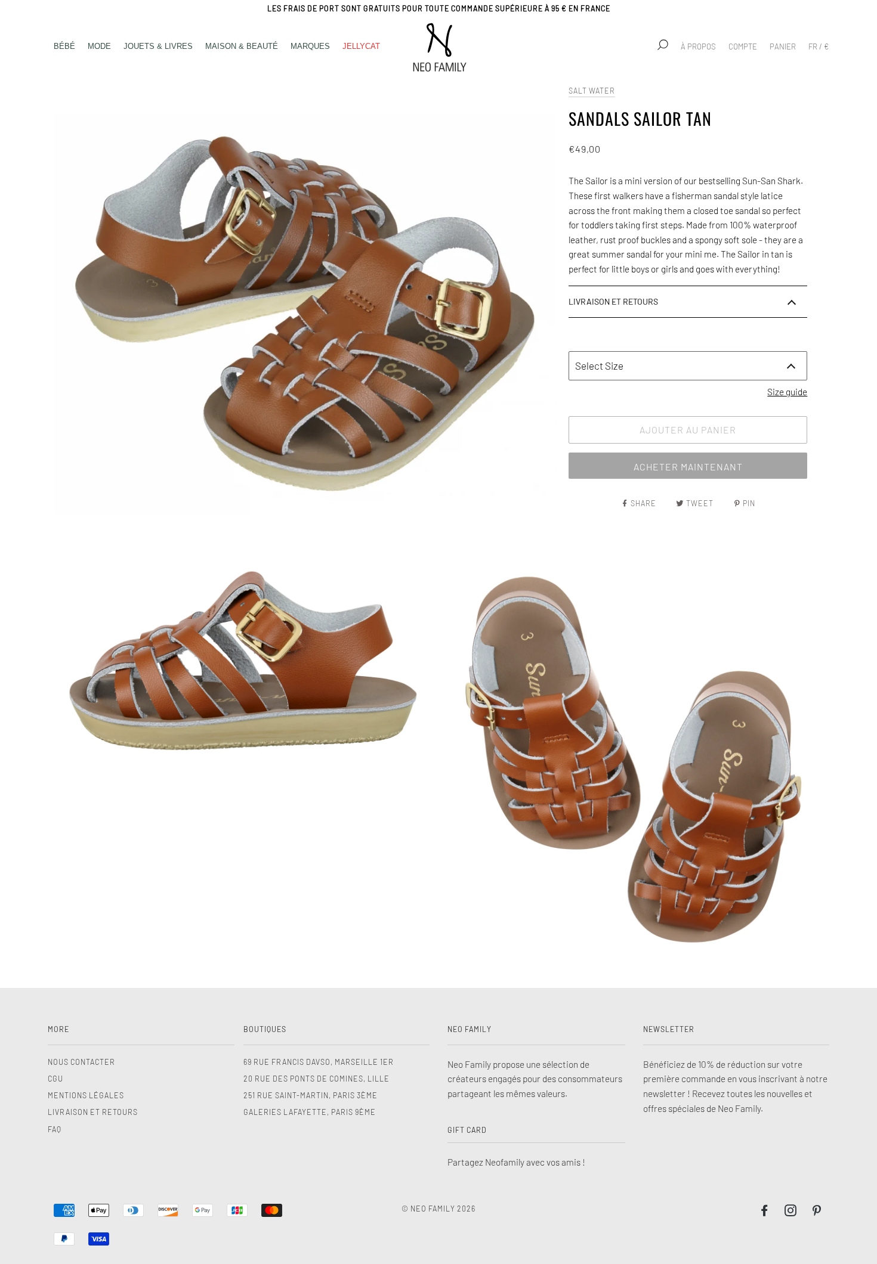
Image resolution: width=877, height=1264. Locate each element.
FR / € (818, 46)
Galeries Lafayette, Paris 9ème (309, 1112)
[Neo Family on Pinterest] (817, 1212)
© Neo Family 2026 (438, 1208)
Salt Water (592, 90)
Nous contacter (81, 1062)
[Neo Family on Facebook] (764, 1212)
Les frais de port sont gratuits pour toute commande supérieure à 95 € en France (438, 8)
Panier (783, 46)
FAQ (54, 1129)
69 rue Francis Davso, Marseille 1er (318, 1062)
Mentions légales (86, 1095)
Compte (742, 46)
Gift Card (467, 1130)
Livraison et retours (93, 1112)
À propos (698, 46)
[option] (305, 313)
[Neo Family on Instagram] (791, 1212)
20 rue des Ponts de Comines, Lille (316, 1078)
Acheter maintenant (688, 466)
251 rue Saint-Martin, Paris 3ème (310, 1095)
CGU (55, 1078)
